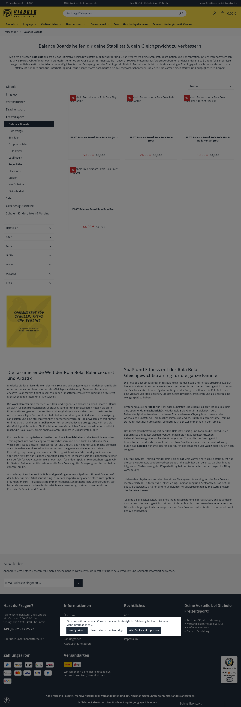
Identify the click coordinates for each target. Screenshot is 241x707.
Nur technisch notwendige (107, 630)
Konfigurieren (77, 630)
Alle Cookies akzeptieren (144, 630)
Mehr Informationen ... (80, 624)
